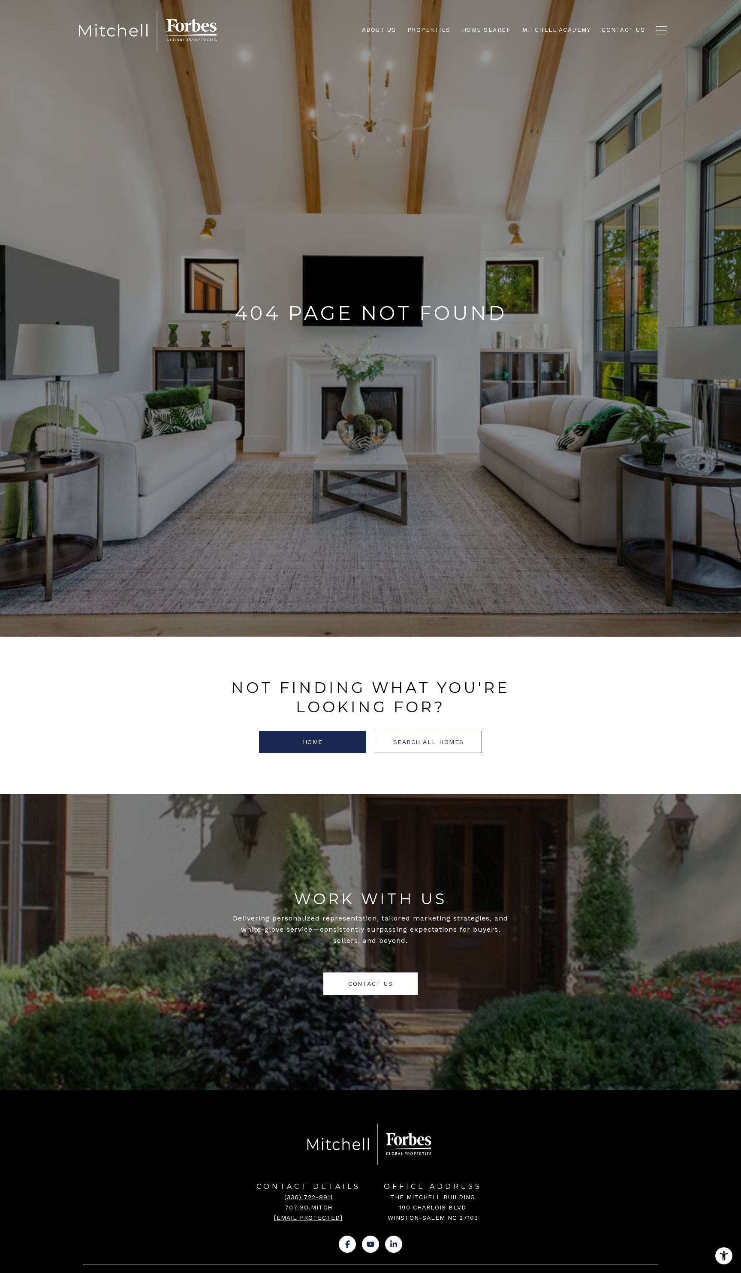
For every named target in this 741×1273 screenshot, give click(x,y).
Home (313, 741)
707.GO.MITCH (308, 1207)
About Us (379, 30)
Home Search (487, 30)
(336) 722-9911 (308, 1197)
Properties (429, 30)
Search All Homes (428, 741)
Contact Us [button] (370, 983)
